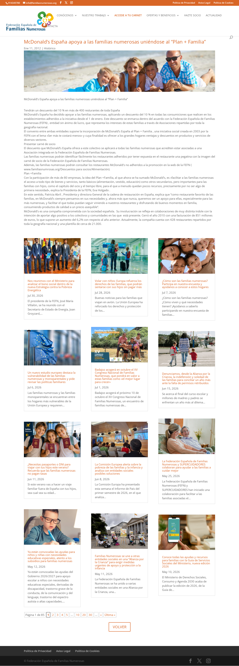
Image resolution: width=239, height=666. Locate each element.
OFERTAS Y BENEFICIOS (161, 15)
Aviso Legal (204, 3)
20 (84, 615)
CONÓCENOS (65, 15)
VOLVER (119, 626)
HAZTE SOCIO (192, 15)
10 (77, 615)
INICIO (48, 15)
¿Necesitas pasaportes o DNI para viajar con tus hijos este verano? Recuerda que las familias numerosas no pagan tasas (51, 469)
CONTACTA (51, 26)
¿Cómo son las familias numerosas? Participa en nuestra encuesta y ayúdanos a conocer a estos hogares (185, 284)
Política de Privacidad (184, 3)
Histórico (49, 48)
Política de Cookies (223, 3)
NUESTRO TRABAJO (94, 15)
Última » (110, 615)
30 (90, 615)
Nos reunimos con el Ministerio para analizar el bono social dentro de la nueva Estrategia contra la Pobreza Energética (51, 285)
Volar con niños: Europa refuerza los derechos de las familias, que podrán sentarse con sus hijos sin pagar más (118, 284)
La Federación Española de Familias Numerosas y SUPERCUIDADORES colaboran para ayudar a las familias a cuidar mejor (186, 465)
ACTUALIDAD (214, 15)
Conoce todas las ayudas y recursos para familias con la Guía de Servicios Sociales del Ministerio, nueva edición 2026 (186, 561)
